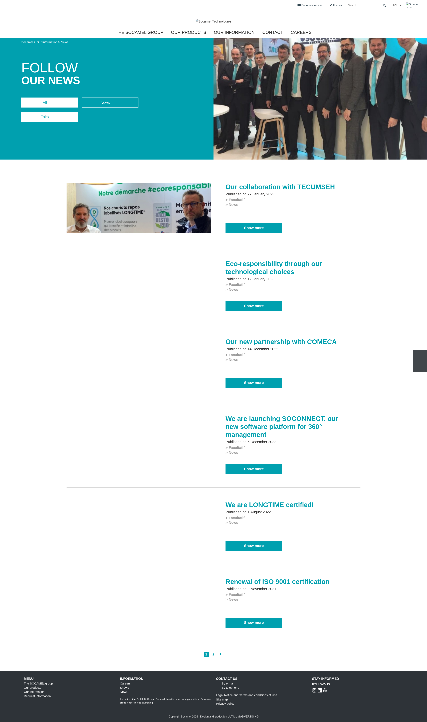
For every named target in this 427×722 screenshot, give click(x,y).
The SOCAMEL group (139, 32)
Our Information (234, 32)
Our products (32, 687)
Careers (301, 32)
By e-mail (228, 683)
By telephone (230, 687)
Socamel (27, 42)
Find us (337, 5)
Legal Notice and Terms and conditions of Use (246, 695)
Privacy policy (225, 703)
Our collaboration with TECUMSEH (280, 187)
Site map (222, 699)
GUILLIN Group (145, 699)
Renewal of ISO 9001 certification (277, 581)
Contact (272, 32)
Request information (37, 696)
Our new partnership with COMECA (281, 341)
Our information (34, 692)
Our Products (188, 32)
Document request (312, 5)
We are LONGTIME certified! (270, 504)
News (123, 692)
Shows (124, 687)
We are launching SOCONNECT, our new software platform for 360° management (282, 426)
